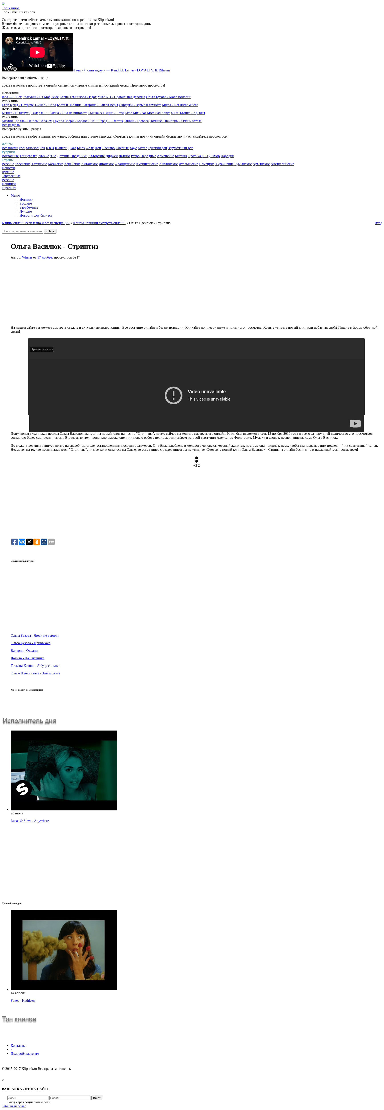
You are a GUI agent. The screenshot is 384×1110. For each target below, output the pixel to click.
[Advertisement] (196, 294)
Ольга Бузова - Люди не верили (35, 635)
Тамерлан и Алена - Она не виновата (59, 113)
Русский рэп (157, 148)
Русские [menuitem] (26, 203)
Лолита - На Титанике (27, 658)
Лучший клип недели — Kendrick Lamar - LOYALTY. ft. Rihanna (121, 70)
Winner (27, 257)
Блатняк (181, 156)
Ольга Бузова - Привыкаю (30, 643)
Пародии (227, 156)
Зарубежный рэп (180, 148)
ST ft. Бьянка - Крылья (188, 113)
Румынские (243, 164)
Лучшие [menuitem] (26, 211)
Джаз (72, 148)
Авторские (96, 156)
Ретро (135, 156)
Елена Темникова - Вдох (78, 97)
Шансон (61, 148)
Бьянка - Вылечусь (16, 113)
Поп (98, 148)
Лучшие (8, 172)
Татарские (39, 164)
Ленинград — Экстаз (106, 121)
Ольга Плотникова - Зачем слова (35, 673)
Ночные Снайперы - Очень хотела (176, 121)
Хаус (133, 148)
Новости (8, 168)
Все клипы (10, 148)
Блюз (81, 148)
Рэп (22, 148)
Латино (124, 156)
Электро (108, 148)
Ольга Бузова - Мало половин (168, 97)
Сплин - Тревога (136, 121)
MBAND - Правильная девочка (121, 97)
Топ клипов (11, 8)
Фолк (90, 148)
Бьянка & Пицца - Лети (106, 113)
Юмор (215, 156)
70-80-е (43, 156)
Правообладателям (25, 1053)
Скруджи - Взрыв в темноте (140, 105)
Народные (148, 156)
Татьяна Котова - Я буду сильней (35, 666)
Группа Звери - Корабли (71, 121)
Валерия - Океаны (24, 650)
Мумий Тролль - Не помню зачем (27, 121)
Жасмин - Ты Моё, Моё (41, 97)
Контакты (18, 1045)
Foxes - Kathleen (23, 1000)
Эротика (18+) (199, 156)
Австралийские (282, 164)
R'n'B (50, 148)
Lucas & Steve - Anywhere (30, 821)
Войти (97, 1098)
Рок (42, 148)
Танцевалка (28, 156)
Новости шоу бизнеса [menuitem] (36, 215)
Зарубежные (11, 176)
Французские (125, 164)
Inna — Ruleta (12, 97)
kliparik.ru (9, 188)
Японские (106, 164)
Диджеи (112, 156)
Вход (378, 223)
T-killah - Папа (45, 105)
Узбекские (22, 164)
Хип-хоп (32, 148)
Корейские (72, 164)
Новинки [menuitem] (27, 199)
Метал (142, 148)
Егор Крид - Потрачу (18, 105)
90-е (53, 156)
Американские (147, 164)
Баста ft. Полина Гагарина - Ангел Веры (87, 105)
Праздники (78, 156)
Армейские (165, 156)
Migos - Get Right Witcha (180, 105)
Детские (63, 156)
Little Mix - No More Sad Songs (147, 113)
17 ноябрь (44, 257)
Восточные (10, 156)
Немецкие (206, 164)
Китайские (89, 164)
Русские (8, 164)
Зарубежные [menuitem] (29, 207)
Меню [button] (15, 195)
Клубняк (122, 148)
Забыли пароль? (14, 1106)
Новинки (9, 184)
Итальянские (188, 164)
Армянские (261, 164)
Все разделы (11, 125)
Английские (168, 164)
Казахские (55, 164)
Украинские (224, 164)
